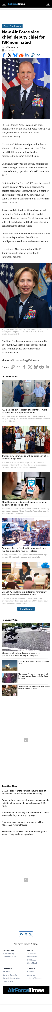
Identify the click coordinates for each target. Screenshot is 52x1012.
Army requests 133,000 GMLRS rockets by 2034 (33, 662)
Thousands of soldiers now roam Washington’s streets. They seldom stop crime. (24, 833)
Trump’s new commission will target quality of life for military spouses (25, 457)
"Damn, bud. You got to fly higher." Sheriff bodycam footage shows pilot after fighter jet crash (33, 676)
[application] (26, 637)
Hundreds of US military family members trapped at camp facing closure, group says (25, 814)
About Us (31, 974)
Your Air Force (12, 25)
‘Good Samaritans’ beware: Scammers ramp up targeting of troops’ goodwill (24, 503)
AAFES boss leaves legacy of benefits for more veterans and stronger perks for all (24, 411)
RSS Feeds (31, 959)
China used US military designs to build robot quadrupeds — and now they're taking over (21, 654)
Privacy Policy (8, 953)
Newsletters (32, 956)
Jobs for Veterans (34, 978)
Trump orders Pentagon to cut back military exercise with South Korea (34, 687)
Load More (26, 609)
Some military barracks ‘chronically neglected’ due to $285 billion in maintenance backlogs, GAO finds (26, 803)
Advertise (6, 971)
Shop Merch (32, 963)
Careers (30, 971)
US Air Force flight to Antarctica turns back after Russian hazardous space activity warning (25, 792)
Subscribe (31, 953)
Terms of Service (9, 956)
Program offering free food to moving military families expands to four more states (24, 549)
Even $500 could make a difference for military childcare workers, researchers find (24, 593)
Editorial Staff (8, 981)
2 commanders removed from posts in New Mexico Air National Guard (23, 823)
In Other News (10, 376)
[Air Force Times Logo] (16, 4)
